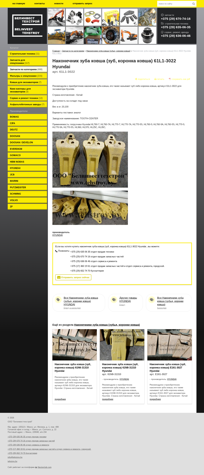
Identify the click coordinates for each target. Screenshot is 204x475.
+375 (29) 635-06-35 (176, 27)
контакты (39, 3)
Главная (56, 51)
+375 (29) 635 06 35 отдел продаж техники (92, 251)
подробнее (60, 399)
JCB (12, 174)
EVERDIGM (16, 149)
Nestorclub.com (44, 467)
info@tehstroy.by (15, 457)
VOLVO (14, 200)
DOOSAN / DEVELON (21, 142)
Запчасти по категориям (73, 51)
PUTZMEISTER (18, 187)
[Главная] (27, 25)
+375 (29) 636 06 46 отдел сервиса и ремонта (93, 261)
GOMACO (15, 155)
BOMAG (14, 116)
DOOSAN (15, 136)
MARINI (14, 181)
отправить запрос (82, 3)
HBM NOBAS (17, 161)
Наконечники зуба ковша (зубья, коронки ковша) (108, 51)
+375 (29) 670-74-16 (176, 18)
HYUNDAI (15, 168)
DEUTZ (14, 129)
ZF (11, 206)
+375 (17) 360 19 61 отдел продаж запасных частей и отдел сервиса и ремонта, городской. (117, 266)
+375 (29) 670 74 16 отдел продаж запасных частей (97, 256)
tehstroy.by (12, 461)
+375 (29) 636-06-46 (176, 35)
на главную (18, 3)
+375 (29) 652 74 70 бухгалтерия (87, 270)
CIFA (12, 123)
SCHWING (15, 193)
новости (58, 3)
